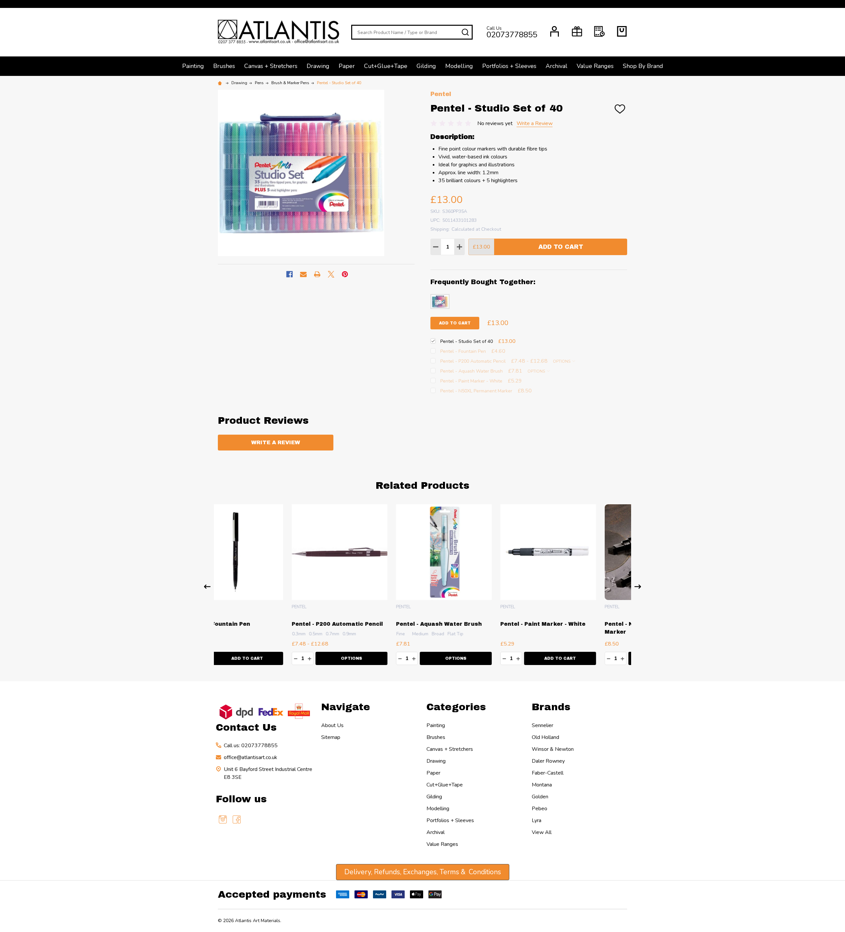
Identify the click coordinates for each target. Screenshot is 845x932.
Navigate (345, 707)
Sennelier (542, 725)
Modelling (459, 66)
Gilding (426, 66)
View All (542, 832)
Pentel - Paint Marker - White (469, 624)
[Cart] (622, 31)
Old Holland (545, 737)
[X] (331, 274)
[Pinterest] (345, 274)
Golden (540, 796)
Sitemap (330, 737)
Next (637, 587)
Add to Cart (560, 247)
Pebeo (539, 808)
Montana (542, 784)
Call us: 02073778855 (251, 745)
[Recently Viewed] (599, 31)
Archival (556, 66)
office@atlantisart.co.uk (250, 757)
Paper (347, 66)
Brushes (224, 66)
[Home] (221, 82)
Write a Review (535, 123)
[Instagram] (223, 819)
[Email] (303, 274)
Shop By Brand (643, 66)
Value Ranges (595, 66)
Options (562, 361)
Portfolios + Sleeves (509, 66)
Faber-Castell (547, 773)
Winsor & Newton (553, 749)
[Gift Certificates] (577, 31)
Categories (456, 707)
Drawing (318, 66)
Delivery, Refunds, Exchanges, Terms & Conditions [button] (422, 872)
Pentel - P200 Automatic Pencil (263, 624)
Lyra (536, 820)
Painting (193, 66)
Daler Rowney (548, 761)
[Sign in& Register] (554, 31)
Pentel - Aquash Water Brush (365, 624)
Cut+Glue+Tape (385, 66)
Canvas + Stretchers (270, 66)
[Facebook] (289, 274)
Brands (551, 707)
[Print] (317, 274)
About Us (332, 725)
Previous (207, 587)
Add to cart (455, 323)
